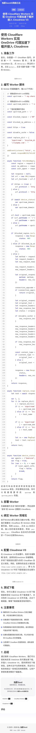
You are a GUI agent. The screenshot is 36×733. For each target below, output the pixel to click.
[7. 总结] (34, 652)
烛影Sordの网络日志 (22, 691)
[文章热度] (27, 26)
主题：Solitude (21, 730)
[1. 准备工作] (34, 53)
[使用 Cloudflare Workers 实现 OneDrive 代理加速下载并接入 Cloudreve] (34, 40)
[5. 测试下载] (34, 587)
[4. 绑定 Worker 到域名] (34, 515)
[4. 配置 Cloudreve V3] (34, 550)
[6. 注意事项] (34, 607)
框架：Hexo (13, 730)
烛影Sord (23, 727)
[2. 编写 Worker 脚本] (34, 85)
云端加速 (21, 10)
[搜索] (30, 3)
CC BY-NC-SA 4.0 (22, 689)
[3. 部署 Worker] (34, 502)
